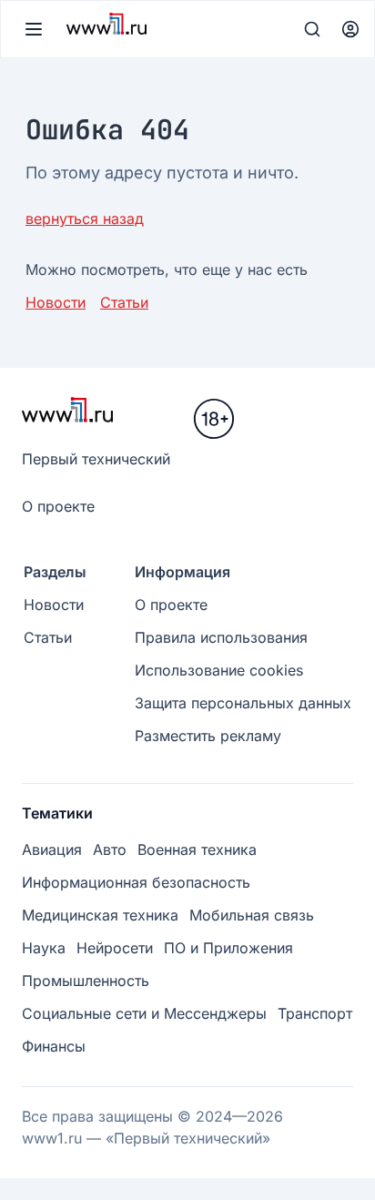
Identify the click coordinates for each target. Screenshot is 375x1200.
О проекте (58, 506)
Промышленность (85, 980)
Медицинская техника (100, 915)
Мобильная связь (251, 915)
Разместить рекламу (208, 736)
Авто (110, 849)
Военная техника (197, 849)
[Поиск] (312, 29)
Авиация (52, 849)
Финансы (54, 1046)
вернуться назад (84, 218)
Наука (44, 948)
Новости (55, 302)
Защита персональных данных (243, 703)
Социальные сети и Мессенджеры (144, 1013)
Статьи (124, 302)
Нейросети (114, 948)
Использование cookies (219, 670)
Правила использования (221, 637)
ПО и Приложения (228, 948)
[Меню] (33, 29)
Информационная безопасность (136, 882)
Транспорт (315, 1013)
